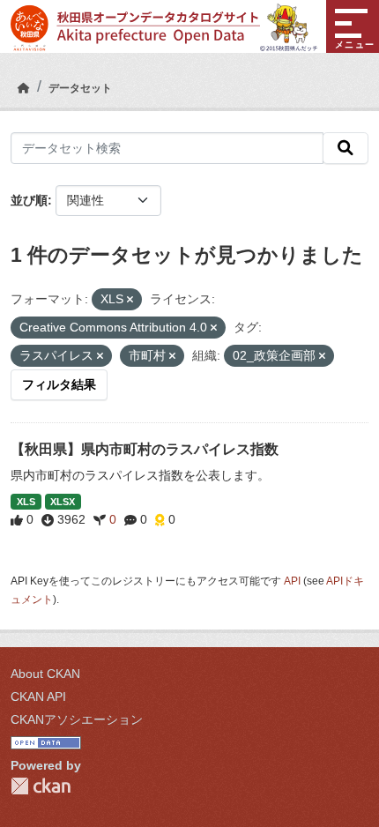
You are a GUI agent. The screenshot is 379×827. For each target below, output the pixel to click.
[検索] (345, 148)
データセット (80, 88)
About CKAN (45, 674)
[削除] (130, 299)
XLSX (62, 501)
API (292, 581)
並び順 (29, 200)
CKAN (41, 786)
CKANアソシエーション (77, 719)
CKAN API (38, 696)
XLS (26, 501)
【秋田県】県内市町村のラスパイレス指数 (145, 449)
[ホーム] (24, 88)
